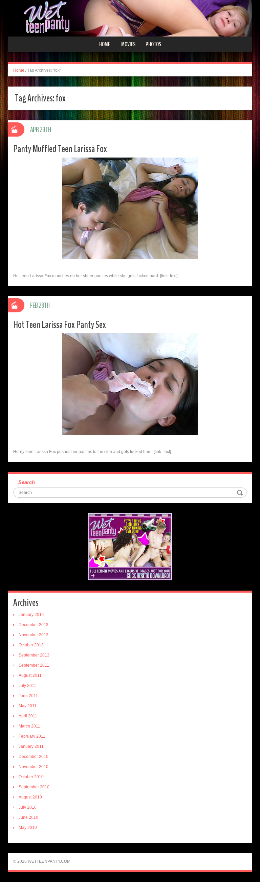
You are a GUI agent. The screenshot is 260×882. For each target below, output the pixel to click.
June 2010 (28, 817)
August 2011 (30, 675)
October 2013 (31, 645)
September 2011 (34, 665)
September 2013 (34, 655)
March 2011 (29, 726)
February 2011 (32, 736)
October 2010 (31, 776)
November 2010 (33, 766)
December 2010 (33, 756)
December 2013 (33, 624)
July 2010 (28, 807)
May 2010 (28, 827)
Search (26, 482)
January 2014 (31, 614)
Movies (128, 44)
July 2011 (27, 685)
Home (104, 44)
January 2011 (31, 746)
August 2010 (30, 797)
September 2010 (34, 787)
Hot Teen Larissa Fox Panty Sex (59, 325)
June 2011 (28, 695)
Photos (153, 44)
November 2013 (33, 635)
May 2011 (28, 706)
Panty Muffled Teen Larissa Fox (60, 149)
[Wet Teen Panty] (130, 18)
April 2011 (28, 716)
